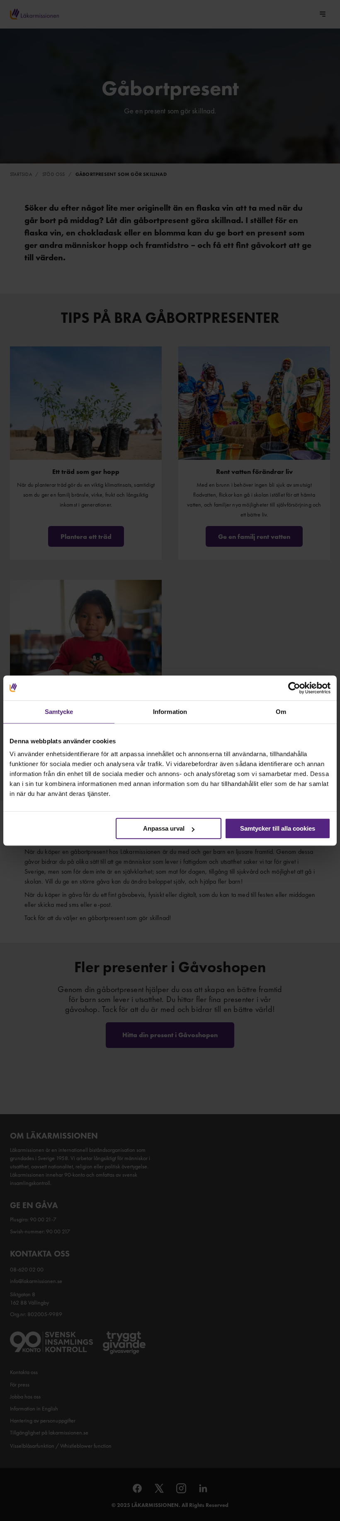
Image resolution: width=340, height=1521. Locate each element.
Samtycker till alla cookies (277, 828)
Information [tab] (170, 711)
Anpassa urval (164, 828)
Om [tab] (281, 711)
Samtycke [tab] (59, 711)
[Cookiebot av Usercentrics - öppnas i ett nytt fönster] (294, 688)
